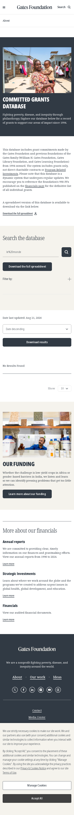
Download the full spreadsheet (27, 266)
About (6, 20)
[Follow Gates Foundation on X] (15, 690)
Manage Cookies (37, 785)
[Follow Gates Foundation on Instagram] (41, 690)
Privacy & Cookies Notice (33, 768)
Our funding (18, 464)
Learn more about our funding (27, 494)
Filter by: (7, 279)
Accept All (37, 798)
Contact (37, 710)
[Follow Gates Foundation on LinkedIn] (32, 690)
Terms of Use (9, 773)
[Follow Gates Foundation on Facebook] (23, 690)
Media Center (37, 717)
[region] (37, 769)
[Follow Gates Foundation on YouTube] (49, 690)
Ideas (57, 677)
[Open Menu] (4, 7)
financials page (34, 186)
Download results (25, 343)
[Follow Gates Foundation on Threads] (58, 690)
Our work (37, 677)
